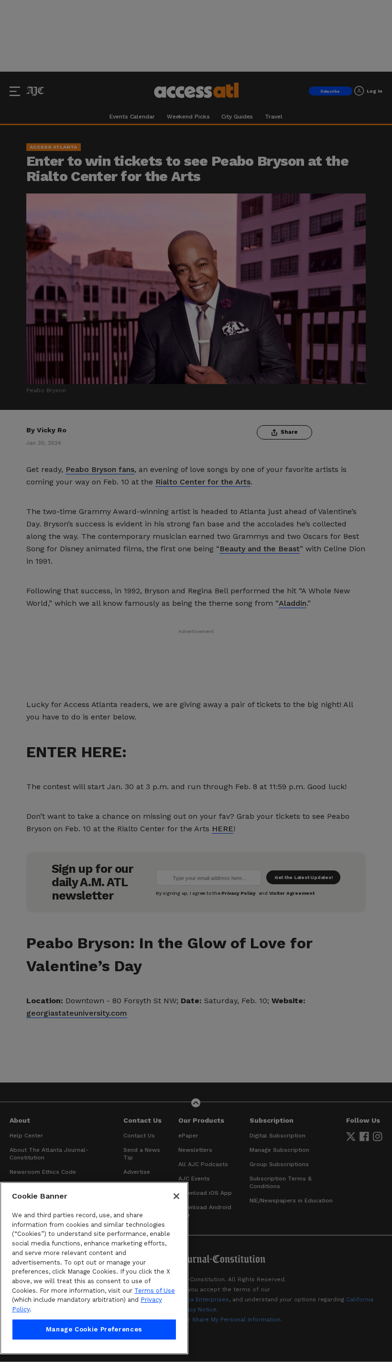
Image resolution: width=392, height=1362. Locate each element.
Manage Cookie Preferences (94, 1329)
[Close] (176, 1196)
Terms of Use (154, 1290)
